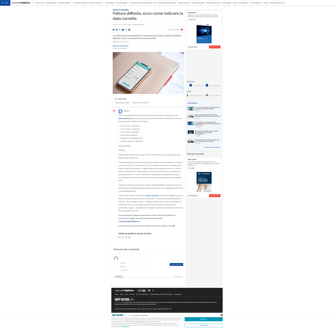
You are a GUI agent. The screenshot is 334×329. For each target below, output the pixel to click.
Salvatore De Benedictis (121, 46)
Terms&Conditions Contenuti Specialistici (161, 294)
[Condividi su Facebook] (113, 29)
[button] (5, 3)
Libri (155, 3)
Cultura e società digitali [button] (240, 3)
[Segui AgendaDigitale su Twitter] (153, 290)
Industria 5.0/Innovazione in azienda (141, 3)
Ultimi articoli (40, 3)
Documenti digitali (125, 24)
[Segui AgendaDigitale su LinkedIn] (149, 290)
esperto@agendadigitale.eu (130, 221)
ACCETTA (203, 319)
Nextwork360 (118, 302)
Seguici (141, 290)
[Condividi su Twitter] (119, 29)
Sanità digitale (110, 3)
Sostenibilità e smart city (277, 3)
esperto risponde (138, 24)
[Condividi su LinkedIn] (116, 29)
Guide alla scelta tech (183, 3)
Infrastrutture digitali (198, 3)
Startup (266, 3)
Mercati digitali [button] (255, 3)
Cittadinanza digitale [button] (64, 3)
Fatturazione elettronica (213, 3)
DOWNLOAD (214, 47)
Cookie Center (178, 294)
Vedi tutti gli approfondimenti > (212, 147)
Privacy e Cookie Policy (142, 294)
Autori (121, 294)
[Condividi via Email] (123, 29)
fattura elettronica (125, 118)
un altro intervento (152, 196)
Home (115, 24)
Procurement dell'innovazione (167, 3)
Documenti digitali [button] (121, 3)
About (116, 294)
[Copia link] (126, 29)
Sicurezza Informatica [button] (95, 3)
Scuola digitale (226, 3)
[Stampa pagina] (129, 29)
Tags (126, 294)
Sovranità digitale (51, 3)
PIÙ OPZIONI (204, 325)
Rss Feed (131, 294)
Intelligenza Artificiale (80, 3)
